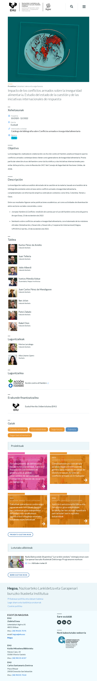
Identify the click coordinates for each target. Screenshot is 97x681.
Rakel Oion (24, 323)
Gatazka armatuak (18, 429)
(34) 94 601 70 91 (19, 631)
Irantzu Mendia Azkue (29, 278)
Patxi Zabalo (25, 311)
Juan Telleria (25, 256)
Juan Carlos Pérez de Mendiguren (35, 289)
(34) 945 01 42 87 (19, 658)
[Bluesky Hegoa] (69, 622)
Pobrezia (72, 429)
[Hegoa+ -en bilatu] (71, 6)
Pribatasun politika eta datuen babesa (25, 598)
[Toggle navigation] (84, 7)
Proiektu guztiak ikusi (20, 534)
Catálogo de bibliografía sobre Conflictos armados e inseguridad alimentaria (45, 131)
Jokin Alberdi (25, 267)
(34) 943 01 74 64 (19, 675)
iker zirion (23, 300)
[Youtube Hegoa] (59, 622)
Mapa (10, 637)
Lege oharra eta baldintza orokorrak (24, 602)
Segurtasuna (56, 429)
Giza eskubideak (38, 429)
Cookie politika (15, 606)
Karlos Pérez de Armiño (30, 245)
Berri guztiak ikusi (18, 575)
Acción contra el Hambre (36, 383)
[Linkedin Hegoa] (64, 622)
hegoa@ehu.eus (19, 634)
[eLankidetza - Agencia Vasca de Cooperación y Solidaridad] (73, 642)
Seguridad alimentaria (20, 435)
